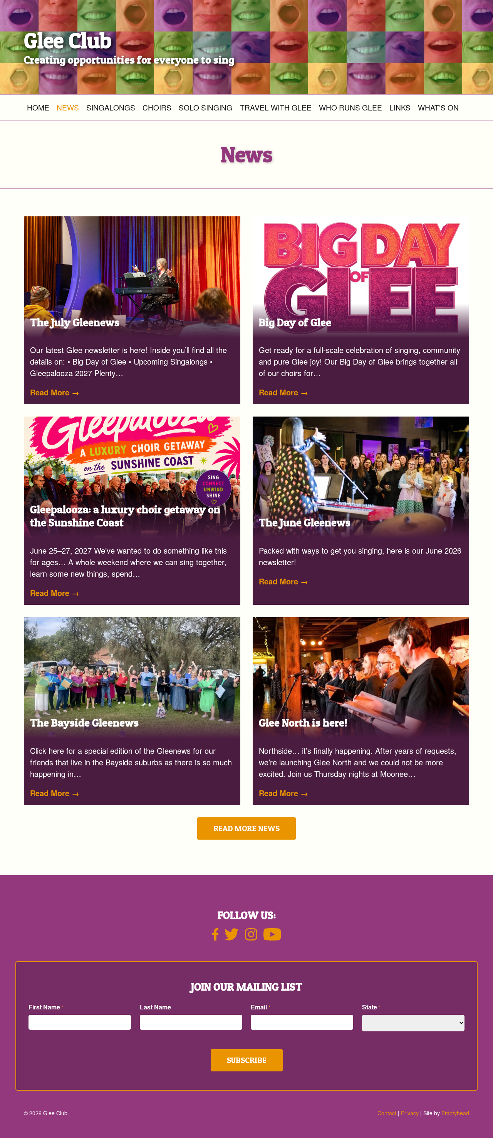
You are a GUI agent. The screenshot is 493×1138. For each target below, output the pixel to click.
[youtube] (272, 937)
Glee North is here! (303, 722)
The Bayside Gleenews (84, 722)
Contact (386, 1113)
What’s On (438, 107)
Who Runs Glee (350, 107)
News (68, 107)
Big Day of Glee (295, 322)
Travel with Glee (276, 107)
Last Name (155, 1006)
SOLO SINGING (205, 107)
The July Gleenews (74, 322)
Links (400, 107)
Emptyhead (455, 1113)
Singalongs (110, 107)
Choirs (157, 107)
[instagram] (251, 937)
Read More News (246, 828)
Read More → (54, 392)
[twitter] (231, 937)
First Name (46, 1006)
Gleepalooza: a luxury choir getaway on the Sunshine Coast (125, 516)
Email (260, 1006)
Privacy (410, 1113)
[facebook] (215, 937)
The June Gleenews (304, 522)
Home (38, 107)
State (371, 1006)
